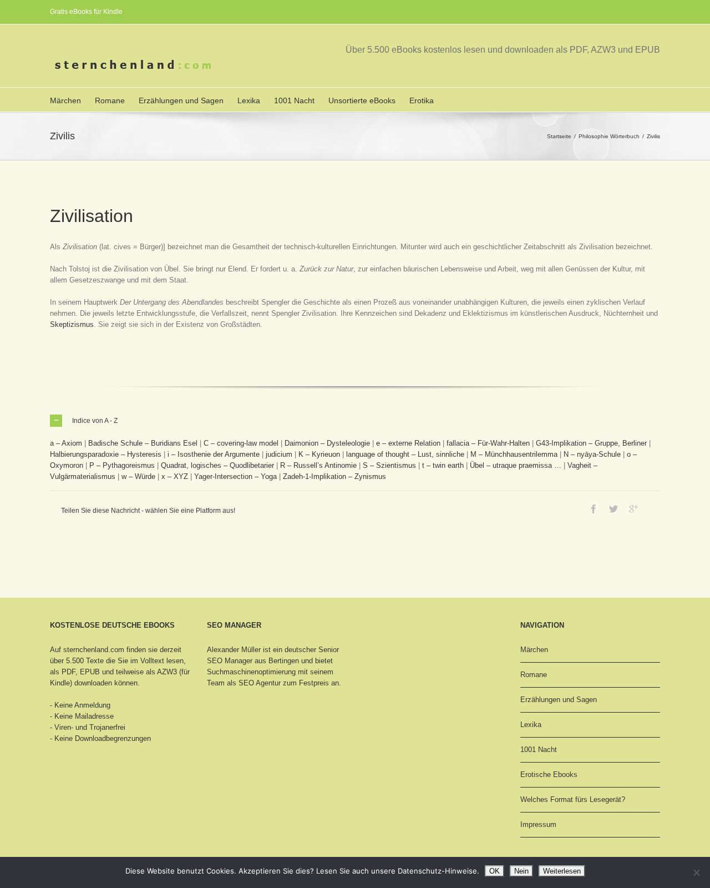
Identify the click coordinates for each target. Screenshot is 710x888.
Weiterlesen (562, 871)
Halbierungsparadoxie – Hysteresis (105, 454)
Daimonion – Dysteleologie (327, 443)
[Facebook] (593, 508)
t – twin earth (443, 465)
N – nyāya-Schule (592, 454)
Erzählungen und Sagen (181, 100)
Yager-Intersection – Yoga (235, 476)
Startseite (559, 136)
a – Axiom (66, 443)
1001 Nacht (294, 100)
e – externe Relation (408, 443)
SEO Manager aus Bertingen (253, 661)
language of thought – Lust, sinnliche (405, 454)
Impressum (538, 824)
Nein (521, 871)
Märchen (65, 100)
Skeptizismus (72, 324)
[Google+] (633, 508)
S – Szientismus (389, 465)
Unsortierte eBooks (361, 100)
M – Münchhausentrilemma (513, 454)
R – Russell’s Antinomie (318, 465)
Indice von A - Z (95, 421)
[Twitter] (613, 508)
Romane (110, 100)
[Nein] (696, 872)
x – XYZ (174, 476)
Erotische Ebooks (548, 774)
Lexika (248, 100)
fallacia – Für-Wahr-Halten (488, 443)
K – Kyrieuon (319, 454)
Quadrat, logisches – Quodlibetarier (217, 465)
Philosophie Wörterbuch (609, 136)
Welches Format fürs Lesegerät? (572, 799)
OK (494, 871)
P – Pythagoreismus (122, 465)
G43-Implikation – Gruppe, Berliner (591, 443)
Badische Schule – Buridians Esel (142, 443)
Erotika (421, 100)
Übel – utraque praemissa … (515, 465)
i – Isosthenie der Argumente (214, 454)
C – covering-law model (241, 443)
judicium (279, 454)
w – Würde (138, 476)
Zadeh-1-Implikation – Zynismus (334, 476)
